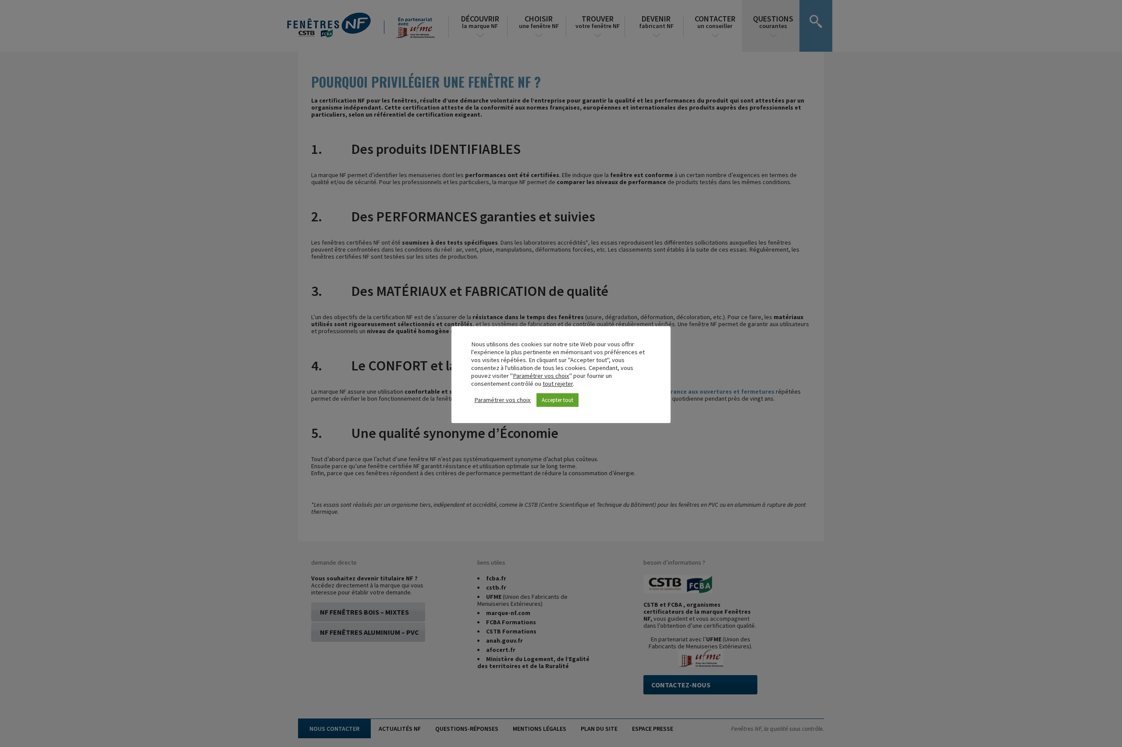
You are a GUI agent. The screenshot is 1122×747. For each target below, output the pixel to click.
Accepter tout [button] (557, 400)
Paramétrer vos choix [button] (541, 376)
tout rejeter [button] (558, 384)
